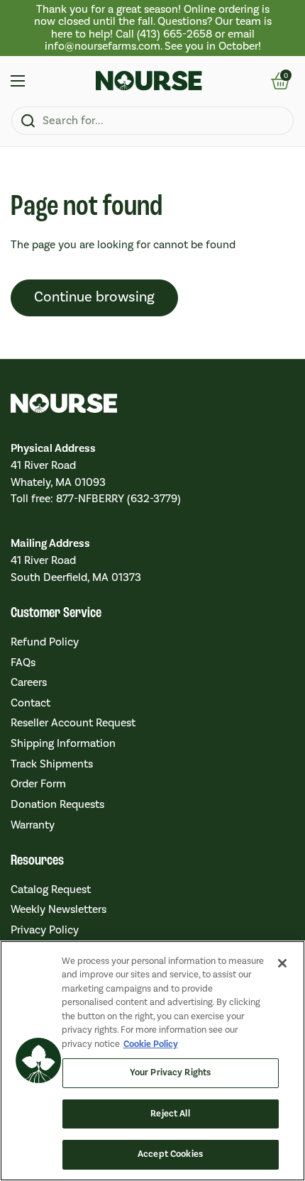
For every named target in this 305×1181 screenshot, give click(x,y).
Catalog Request (51, 889)
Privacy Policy (45, 930)
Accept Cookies (170, 1154)
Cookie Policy (150, 1044)
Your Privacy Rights (170, 1072)
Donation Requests (57, 804)
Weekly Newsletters (58, 909)
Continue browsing (94, 297)
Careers (29, 682)
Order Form (38, 784)
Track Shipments (52, 764)
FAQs (23, 662)
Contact (30, 703)
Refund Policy (45, 642)
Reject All (169, 1113)
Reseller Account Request (73, 723)
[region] (152, 28)
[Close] (282, 963)
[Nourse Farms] (149, 81)
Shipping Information (63, 743)
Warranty (33, 825)
